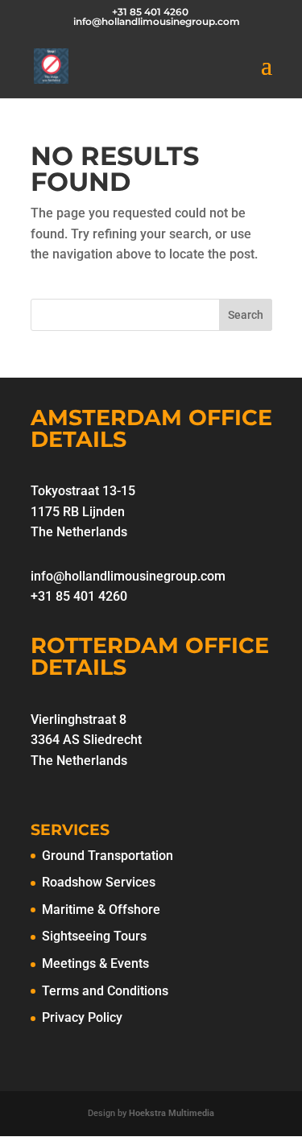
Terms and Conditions (105, 990)
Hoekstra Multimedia (171, 1113)
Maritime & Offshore (101, 909)
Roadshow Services (98, 882)
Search (245, 314)
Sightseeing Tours (94, 936)
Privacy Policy (82, 1017)
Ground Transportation (107, 855)
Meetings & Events (95, 963)
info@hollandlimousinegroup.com (128, 576)
